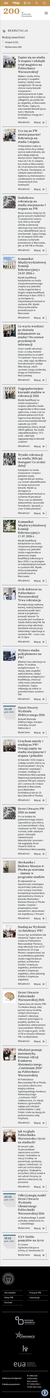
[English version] (6, 3)
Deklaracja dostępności (12, 1378)
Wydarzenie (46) (13, 47)
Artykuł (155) (11, 42)
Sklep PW (8, 1297)
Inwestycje (34, 1297)
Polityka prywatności (11, 1384)
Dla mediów (10, 1292)
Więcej (40, 122)
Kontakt (8, 1302)
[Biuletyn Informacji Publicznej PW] (16, 3)
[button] (45, 1393)
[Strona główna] (17, 13)
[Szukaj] (37, 3)
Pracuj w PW (35, 1292)
